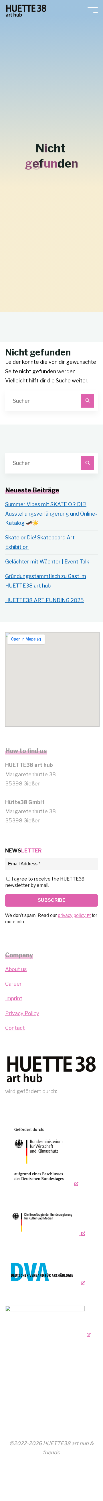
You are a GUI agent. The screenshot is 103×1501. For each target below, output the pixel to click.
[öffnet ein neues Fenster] (41, 1154)
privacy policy (72, 915)
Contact (15, 1028)
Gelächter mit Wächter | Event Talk (47, 562)
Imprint (13, 998)
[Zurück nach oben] (80, 1478)
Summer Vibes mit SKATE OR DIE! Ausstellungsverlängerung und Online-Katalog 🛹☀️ (51, 513)
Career (13, 984)
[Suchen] (87, 401)
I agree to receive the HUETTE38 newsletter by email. (44, 882)
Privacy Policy (22, 1013)
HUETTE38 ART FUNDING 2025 (44, 600)
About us (16, 969)
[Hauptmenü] (93, 10)
